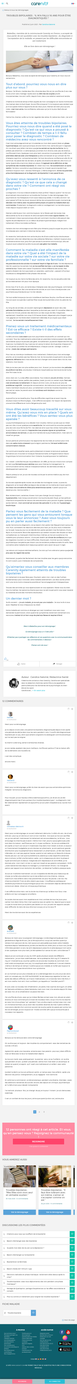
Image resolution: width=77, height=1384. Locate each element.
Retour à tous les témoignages (16, 10)
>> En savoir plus (38, 690)
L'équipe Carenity (9, 1338)
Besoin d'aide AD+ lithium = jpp (19, 1269)
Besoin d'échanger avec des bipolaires (22, 1241)
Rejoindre (38, 1141)
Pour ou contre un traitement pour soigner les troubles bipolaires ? (33, 1297)
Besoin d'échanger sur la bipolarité (20, 1255)
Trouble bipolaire (14, 1313)
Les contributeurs (9, 1345)
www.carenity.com (18, 1365)
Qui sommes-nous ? (10, 1333)
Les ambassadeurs (9, 1340)
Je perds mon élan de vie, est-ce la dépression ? (25, 1248)
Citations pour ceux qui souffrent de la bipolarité (26, 1234)
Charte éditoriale (27, 1338)
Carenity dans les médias (29, 1336)
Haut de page (69, 1320)
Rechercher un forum (46, 1335)
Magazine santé (44, 1333)
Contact (24, 1348)
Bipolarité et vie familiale (17, 1262)
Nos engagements (9, 1354)
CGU (23, 1345)
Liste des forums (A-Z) (46, 1343)
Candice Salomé (48, 24)
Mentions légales (27, 1343)
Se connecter (54, 1381)
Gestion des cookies (28, 1347)
